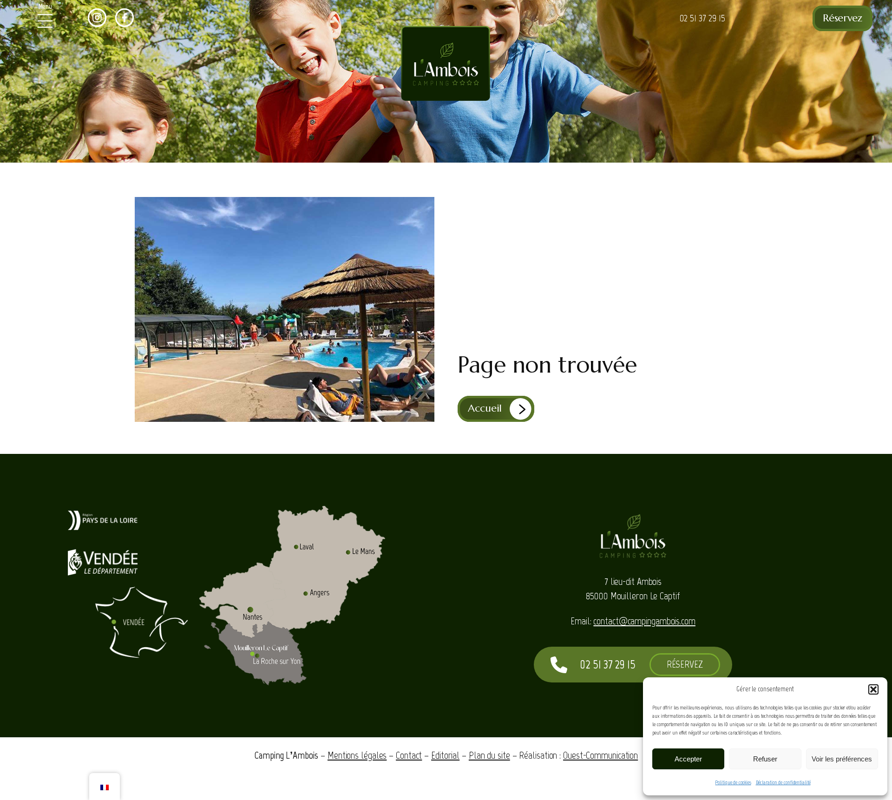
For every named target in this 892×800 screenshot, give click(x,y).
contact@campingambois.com (644, 621)
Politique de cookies (733, 782)
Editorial (445, 755)
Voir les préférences (842, 759)
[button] (873, 689)
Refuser (765, 759)
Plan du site (489, 755)
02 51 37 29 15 (703, 18)
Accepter (688, 759)
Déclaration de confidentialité (783, 782)
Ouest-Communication (600, 755)
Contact (409, 755)
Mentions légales (357, 755)
